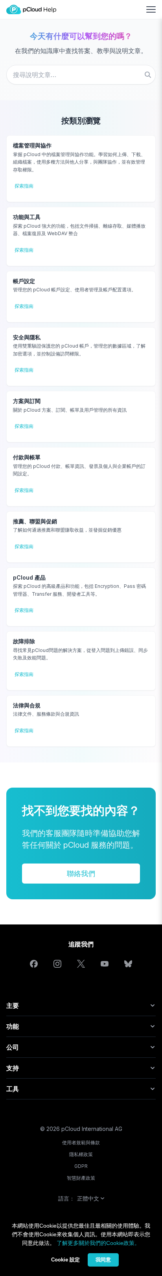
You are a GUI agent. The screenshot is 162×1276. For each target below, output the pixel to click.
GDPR (81, 1166)
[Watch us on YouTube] (104, 963)
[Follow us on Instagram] (57, 963)
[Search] (148, 75)
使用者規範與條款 (81, 1142)
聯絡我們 (81, 873)
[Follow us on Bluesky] (128, 963)
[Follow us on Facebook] (33, 963)
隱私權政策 (81, 1154)
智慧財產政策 (81, 1178)
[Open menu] (151, 9)
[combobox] (81, 75)
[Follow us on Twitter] (81, 963)
